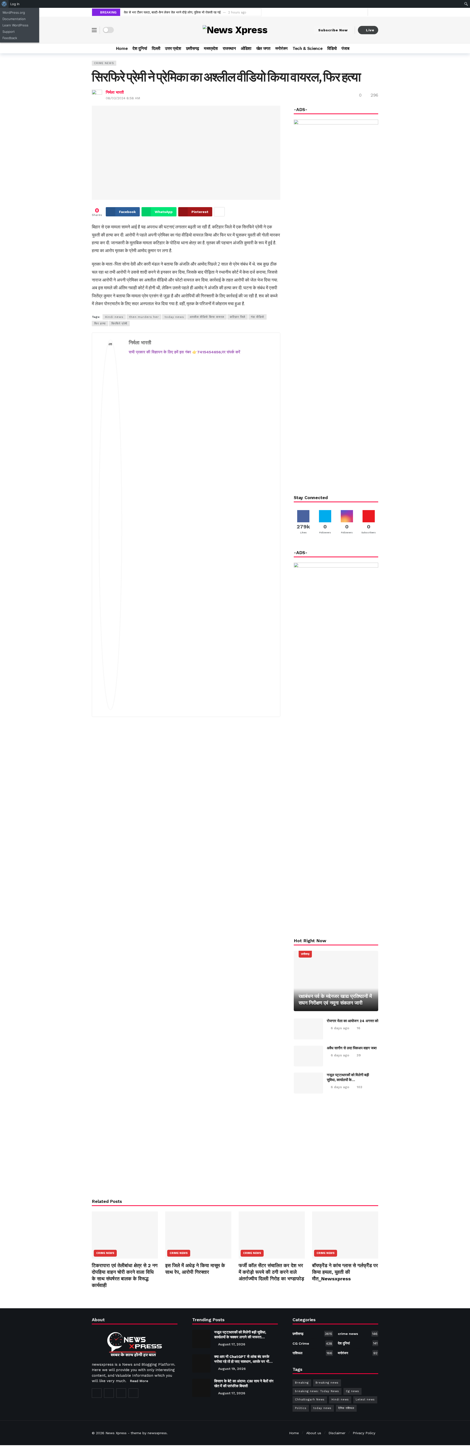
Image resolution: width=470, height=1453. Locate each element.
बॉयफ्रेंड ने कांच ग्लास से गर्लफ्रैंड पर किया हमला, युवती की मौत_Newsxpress (345, 1272)
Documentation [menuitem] (14, 19)
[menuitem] (4, 4)
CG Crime (312, 1343)
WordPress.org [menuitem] (13, 12)
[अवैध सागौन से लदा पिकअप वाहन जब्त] (308, 1056)
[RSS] (133, 1393)
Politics (300, 1408)
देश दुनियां (357, 1343)
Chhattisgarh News (310, 1399)
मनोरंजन (357, 1353)
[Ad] (336, 1145)
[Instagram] (121, 1393)
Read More (139, 1381)
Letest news (365, 1399)
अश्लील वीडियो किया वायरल (207, 317)
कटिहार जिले (237, 317)
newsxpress (157, 1433)
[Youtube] (363, 12)
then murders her (144, 317)
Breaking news (327, 1382)
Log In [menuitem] (15, 4)
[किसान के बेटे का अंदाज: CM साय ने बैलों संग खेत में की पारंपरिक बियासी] (201, 1388)
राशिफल (312, 1353)
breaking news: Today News (317, 1391)
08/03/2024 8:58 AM (123, 98)
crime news (104, 63)
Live (370, 30)
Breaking (302, 1382)
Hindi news (114, 317)
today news (174, 317)
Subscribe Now (333, 30)
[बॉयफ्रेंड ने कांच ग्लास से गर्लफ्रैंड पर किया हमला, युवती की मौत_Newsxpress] (345, 1235)
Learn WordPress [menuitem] (15, 25)
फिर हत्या (100, 323)
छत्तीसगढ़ (305, 954)
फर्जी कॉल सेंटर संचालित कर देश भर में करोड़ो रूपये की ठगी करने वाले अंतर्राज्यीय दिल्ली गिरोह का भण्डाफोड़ (271, 1272)
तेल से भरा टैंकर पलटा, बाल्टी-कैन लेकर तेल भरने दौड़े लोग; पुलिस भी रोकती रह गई (172, 12)
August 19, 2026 (232, 1369)
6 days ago (340, 1028)
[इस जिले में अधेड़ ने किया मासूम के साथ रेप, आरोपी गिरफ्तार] (198, 1235)
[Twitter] (355, 12)
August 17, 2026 (231, 1344)
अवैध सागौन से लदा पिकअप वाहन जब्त (351, 1048)
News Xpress (116, 1433)
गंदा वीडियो (257, 317)
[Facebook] (348, 12)
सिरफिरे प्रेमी (119, 323)
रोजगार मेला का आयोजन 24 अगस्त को (352, 1021)
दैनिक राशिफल (346, 1408)
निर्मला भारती (115, 92)
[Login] (374, 12)
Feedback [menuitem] (9, 38)
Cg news (352, 1391)
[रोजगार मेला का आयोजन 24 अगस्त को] (308, 1028)
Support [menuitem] (8, 32)
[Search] (374, 48)
